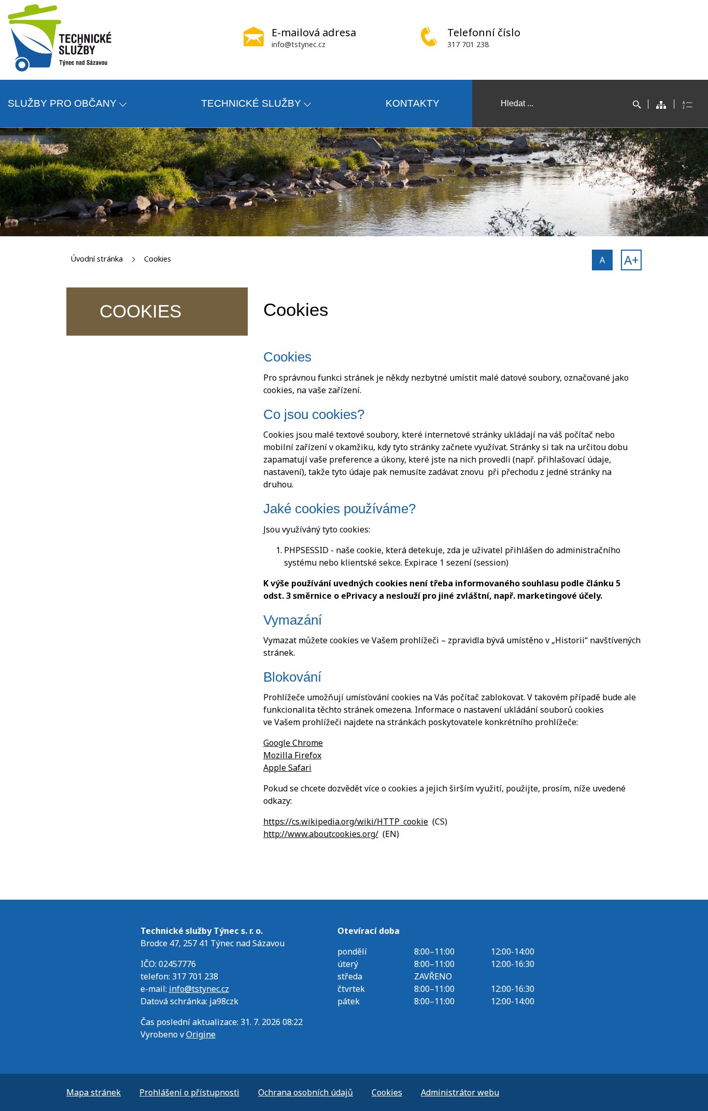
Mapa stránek (93, 1092)
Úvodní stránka (96, 259)
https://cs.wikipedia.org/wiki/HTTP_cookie (345, 821)
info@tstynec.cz (199, 988)
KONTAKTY (413, 103)
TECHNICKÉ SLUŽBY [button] (251, 103)
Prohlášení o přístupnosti (189, 1092)
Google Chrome (293, 742)
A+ (631, 259)
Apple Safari (287, 767)
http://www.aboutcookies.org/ (320, 834)
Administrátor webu (460, 1092)
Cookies (157, 259)
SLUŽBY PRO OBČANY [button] (62, 103)
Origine (201, 1034)
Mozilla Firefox (292, 755)
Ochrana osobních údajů (305, 1092)
